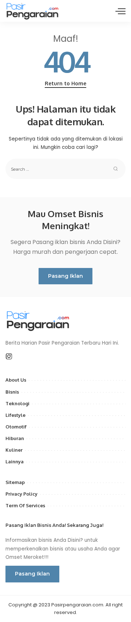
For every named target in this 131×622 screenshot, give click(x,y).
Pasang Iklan (65, 276)
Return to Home (65, 83)
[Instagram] (9, 356)
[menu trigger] (120, 11)
